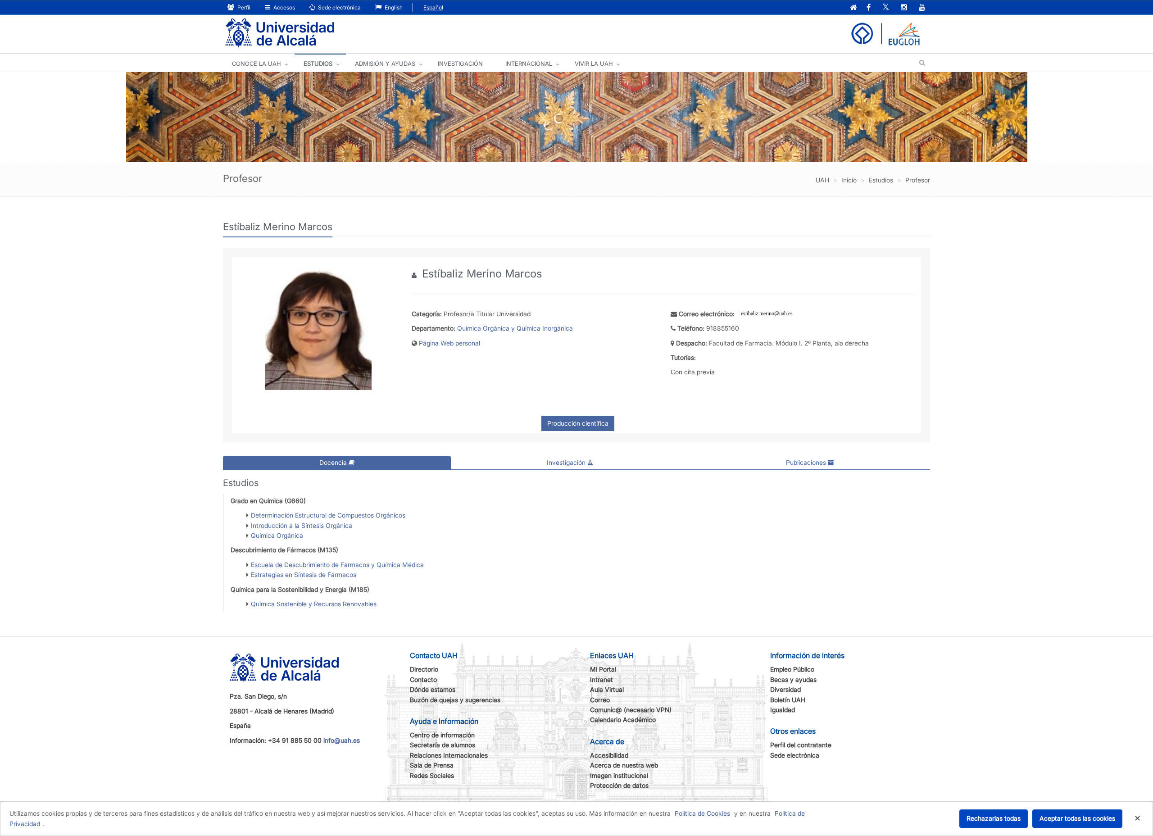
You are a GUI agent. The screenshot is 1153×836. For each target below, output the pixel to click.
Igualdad (782, 709)
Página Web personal (449, 343)
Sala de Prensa (432, 765)
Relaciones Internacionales (449, 755)
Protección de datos (619, 785)
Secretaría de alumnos (442, 745)
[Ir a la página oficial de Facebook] (869, 8)
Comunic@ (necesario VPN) (631, 709)
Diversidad (785, 689)
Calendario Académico (623, 719)
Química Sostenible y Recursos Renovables (314, 604)
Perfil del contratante (800, 745)
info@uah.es (341, 740)
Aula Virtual (607, 689)
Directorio (424, 669)
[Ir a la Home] (280, 33)
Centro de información (442, 735)
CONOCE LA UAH (256, 63)
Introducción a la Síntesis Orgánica (301, 525)
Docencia (334, 462)
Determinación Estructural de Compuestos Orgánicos (328, 515)
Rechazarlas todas (994, 818)
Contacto (423, 679)
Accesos (283, 7)
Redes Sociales (432, 775)
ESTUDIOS (318, 63)
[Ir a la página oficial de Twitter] (885, 8)
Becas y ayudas (793, 679)
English (393, 7)
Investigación (567, 462)
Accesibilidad (609, 755)
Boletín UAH (787, 700)
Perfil (243, 7)
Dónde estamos (432, 689)
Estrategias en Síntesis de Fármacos (303, 574)
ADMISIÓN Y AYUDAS (385, 63)
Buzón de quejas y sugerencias (455, 700)
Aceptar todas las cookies (1077, 818)
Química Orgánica (277, 535)
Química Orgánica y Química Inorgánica (515, 328)
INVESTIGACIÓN (460, 63)
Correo (600, 700)
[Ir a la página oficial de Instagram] (904, 8)
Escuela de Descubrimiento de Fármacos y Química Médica (337, 564)
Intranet (601, 679)
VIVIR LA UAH (594, 63)
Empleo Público (792, 669)
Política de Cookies (702, 813)
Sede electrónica (339, 7)
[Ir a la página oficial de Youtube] (922, 8)
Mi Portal (603, 669)
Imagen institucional (619, 775)
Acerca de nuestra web (624, 765)
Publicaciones (807, 462)
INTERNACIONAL (528, 63)
